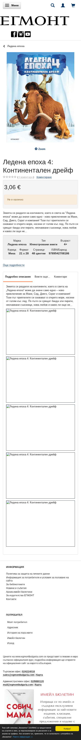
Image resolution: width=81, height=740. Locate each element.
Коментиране (44, 177)
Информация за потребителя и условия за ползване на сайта (37, 579)
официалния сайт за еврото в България (28, 663)
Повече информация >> (23, 736)
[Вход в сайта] (63, 5)
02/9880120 (37, 681)
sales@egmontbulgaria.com (18, 675)
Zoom (41, 149)
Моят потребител (17, 622)
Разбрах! (67, 728)
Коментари (60, 276)
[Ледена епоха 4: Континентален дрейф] (40, 97)
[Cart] (73, 5)
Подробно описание (18, 276)
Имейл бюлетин (16, 638)
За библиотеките (15, 584)
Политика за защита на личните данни (28, 573)
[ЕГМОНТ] (34, 19)
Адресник (12, 627)
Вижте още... (42, 276)
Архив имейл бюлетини (19, 592)
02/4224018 (28, 671)
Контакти (11, 599)
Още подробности (13, 265)
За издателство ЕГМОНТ (20, 595)
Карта (39, 675)
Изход (10, 643)
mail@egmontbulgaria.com (18, 684)
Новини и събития (16, 588)
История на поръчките (20, 632)
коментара (26, 177)
